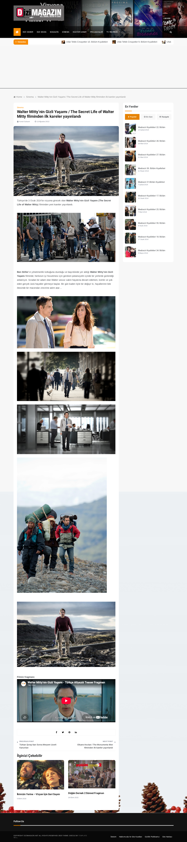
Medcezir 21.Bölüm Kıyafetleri (151, 182)
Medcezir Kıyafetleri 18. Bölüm (151, 236)
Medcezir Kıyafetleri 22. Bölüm (151, 127)
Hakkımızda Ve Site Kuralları (130, 837)
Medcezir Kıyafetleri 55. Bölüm (151, 223)
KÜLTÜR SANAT (80, 32)
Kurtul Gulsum (24, 121)
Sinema (20, 107)
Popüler (133, 117)
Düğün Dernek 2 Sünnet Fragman (86, 793)
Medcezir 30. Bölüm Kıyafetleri (151, 168)
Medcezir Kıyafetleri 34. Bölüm (151, 250)
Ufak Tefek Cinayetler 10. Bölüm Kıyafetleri (66, 42)
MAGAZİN (54, 32)
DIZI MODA (42, 32)
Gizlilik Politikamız (152, 837)
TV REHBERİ (112, 32)
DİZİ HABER (28, 32)
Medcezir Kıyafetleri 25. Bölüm (151, 209)
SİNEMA (65, 32)
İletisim (113, 837)
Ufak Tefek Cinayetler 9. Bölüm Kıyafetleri (116, 42)
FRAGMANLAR (96, 32)
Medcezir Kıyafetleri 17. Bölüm (151, 195)
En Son (149, 117)
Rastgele (165, 117)
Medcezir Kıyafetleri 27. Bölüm (151, 154)
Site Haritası (167, 837)
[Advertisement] (93, 69)
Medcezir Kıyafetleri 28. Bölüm (151, 140)
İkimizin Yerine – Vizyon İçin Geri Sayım (38, 794)
